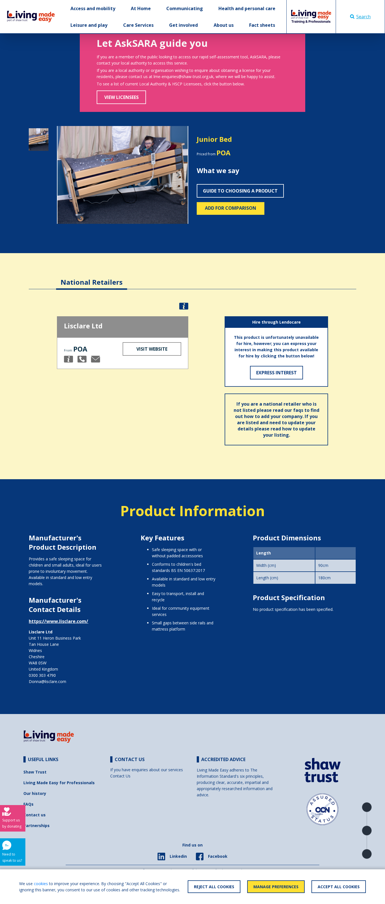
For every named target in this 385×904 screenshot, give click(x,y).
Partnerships (36, 825)
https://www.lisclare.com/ (58, 621)
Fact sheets (262, 25)
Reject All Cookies (214, 886)
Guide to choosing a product (240, 191)
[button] (67, 175)
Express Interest (276, 373)
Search (363, 17)
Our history (34, 793)
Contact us (34, 814)
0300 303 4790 (42, 675)
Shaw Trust (35, 772)
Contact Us (120, 776)
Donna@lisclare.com (47, 681)
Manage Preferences (275, 886)
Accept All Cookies (339, 886)
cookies (41, 883)
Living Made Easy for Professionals (59, 782)
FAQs (28, 804)
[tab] (91, 278)
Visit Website (151, 349)
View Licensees (121, 97)
